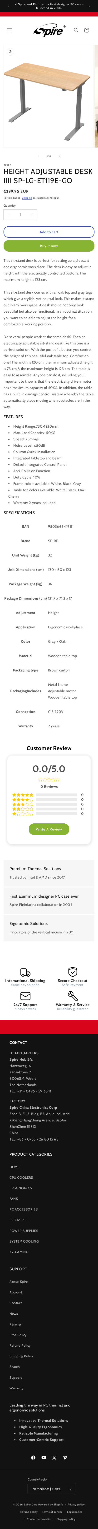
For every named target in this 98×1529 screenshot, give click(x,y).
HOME (15, 1167)
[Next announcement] (89, 6)
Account (16, 1292)
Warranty (17, 1388)
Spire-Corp (31, 1504)
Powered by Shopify (51, 1504)
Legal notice (74, 1511)
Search (15, 1367)
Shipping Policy (21, 1356)
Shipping (27, 197)
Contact (16, 1303)
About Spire (19, 1282)
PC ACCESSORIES (24, 1209)
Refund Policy (20, 1345)
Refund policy (29, 1511)
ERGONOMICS (21, 1188)
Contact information (39, 1519)
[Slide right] (59, 156)
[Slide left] (38, 156)
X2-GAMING (19, 1252)
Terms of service (52, 1511)
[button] (9, 30)
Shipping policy (66, 1519)
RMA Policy (18, 1335)
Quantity (10, 205)
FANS (14, 1199)
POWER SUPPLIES (24, 1231)
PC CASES (17, 1220)
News (14, 1314)
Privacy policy (76, 1504)
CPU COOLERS (21, 1177)
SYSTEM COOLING (24, 1241)
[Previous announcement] (9, 6)
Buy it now (49, 246)
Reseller (15, 1324)
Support (16, 1377)
